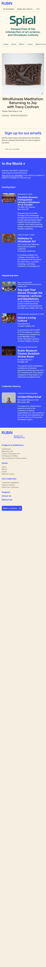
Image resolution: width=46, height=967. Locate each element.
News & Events (8, 474)
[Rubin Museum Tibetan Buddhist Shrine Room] (9, 351)
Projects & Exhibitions (13, 445)
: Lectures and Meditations (30, 294)
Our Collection (9, 478)
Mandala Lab (7, 451)
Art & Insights (8, 9)
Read (13, 44)
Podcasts (5, 115)
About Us (6, 496)
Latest (5, 44)
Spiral (23, 19)
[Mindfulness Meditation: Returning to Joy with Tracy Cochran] (23, 74)
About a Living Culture (27, 319)
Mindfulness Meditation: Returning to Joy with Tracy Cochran (23, 103)
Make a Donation (10, 508)
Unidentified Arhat (29, 396)
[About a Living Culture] (9, 318)
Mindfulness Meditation (19, 115)
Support (6, 492)
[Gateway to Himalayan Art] (9, 238)
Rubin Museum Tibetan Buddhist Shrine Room (28, 353)
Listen (30, 44)
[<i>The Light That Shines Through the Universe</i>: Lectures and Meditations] (9, 286)
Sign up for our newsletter (12, 175)
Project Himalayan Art (11, 454)
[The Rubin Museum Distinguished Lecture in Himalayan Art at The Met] (9, 198)
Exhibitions (6, 449)
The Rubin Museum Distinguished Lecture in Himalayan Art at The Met (29, 201)
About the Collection (10, 487)
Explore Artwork (8, 485)
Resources (7, 500)
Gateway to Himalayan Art (27, 240)
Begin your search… (25, 9)
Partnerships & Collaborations (14, 458)
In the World (12, 163)
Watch (21, 44)
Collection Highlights (10, 482)
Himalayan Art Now (10, 456)
